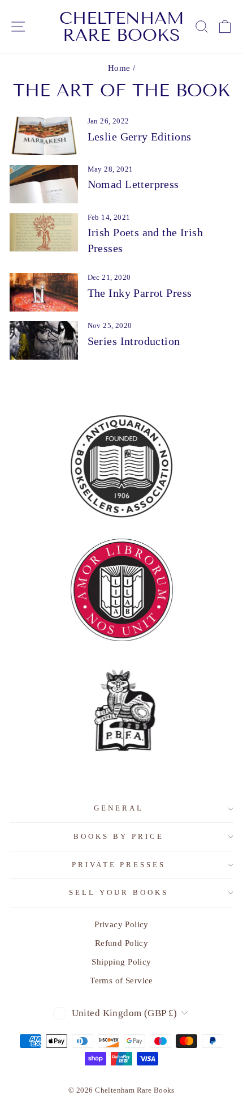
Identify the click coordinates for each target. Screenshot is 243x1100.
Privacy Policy (121, 924)
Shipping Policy (121, 961)
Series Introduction (134, 341)
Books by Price (118, 836)
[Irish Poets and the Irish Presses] (44, 232)
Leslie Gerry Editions (140, 136)
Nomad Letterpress (133, 184)
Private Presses (119, 864)
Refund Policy (121, 943)
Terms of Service (121, 980)
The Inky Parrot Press (140, 293)
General (119, 808)
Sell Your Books (118, 892)
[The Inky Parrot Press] (44, 292)
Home (119, 68)
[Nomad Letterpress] (44, 184)
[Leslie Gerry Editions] (44, 136)
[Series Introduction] (44, 340)
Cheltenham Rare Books (121, 26)
